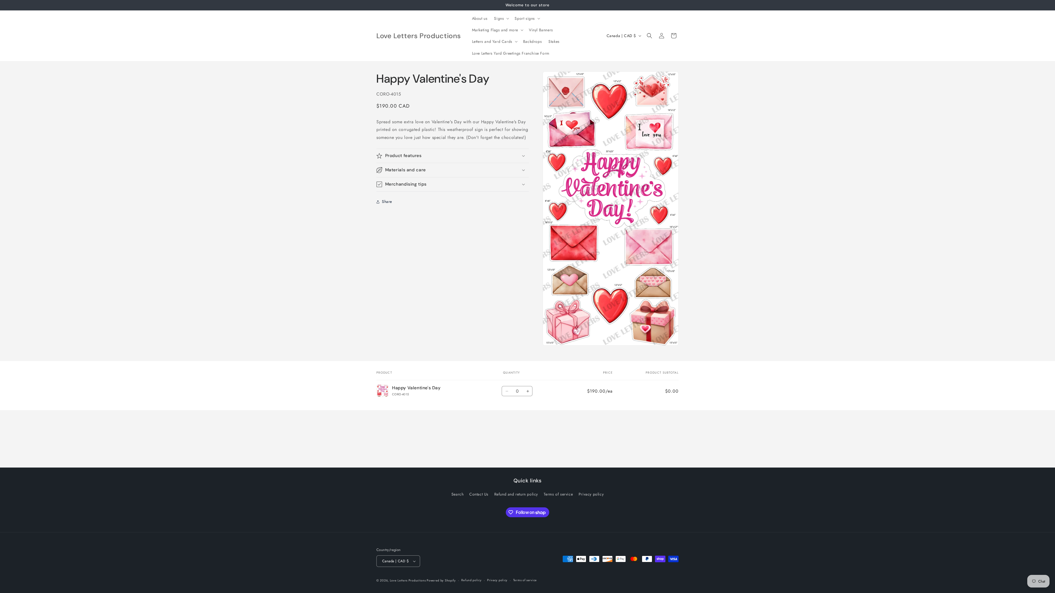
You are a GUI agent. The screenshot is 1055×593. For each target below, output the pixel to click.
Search (457, 494)
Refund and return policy (516, 494)
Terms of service (558, 494)
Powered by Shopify (441, 580)
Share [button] (387, 201)
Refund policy (471, 580)
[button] (501, 18)
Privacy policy (591, 494)
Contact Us (478, 494)
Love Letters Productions (408, 580)
